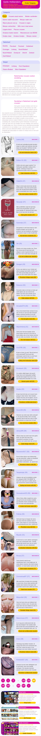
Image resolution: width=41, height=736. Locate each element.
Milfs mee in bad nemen (25, 26)
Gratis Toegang (30, 3)
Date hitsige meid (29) (27, 444)
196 (18, 686)
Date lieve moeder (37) (28, 589)
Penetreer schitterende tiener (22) (28, 402)
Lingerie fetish (7, 29)
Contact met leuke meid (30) (28, 506)
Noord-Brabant (23, 49)
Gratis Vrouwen (27, 733)
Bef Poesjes (27, 718)
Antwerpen (6, 66)
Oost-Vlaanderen (24, 66)
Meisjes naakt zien (26, 19)
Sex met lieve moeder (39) (28, 423)
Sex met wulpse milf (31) (28, 340)
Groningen (6, 49)
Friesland (21, 46)
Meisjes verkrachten (9, 26)
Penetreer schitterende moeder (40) (28, 673)
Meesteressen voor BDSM (28, 33)
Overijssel (17, 53)
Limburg (13, 49)
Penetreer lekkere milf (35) (28, 464)
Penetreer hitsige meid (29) (28, 277)
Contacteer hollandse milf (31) (28, 548)
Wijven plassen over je (10, 23)
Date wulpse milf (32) (28, 298)
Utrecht (24, 53)
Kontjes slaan (7, 36)
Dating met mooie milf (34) (28, 485)
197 (23, 686)
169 (8, 686)
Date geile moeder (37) (28, 215)
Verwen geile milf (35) (27, 381)
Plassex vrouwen (19, 29)
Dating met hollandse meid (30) (28, 360)
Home (4, 16)
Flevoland (13, 46)
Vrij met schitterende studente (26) (28, 257)
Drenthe (5, 46)
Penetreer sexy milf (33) (28, 527)
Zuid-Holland (7, 56)
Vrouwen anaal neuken (16, 16)
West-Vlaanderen (20, 69)
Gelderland (29, 46)
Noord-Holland (7, 53)
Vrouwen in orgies (25, 23)
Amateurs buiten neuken (10, 33)
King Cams (27, 702)
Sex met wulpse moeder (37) (27, 194)
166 (28, 680)
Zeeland (31, 53)
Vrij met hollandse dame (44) (28, 152)
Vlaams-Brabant (8, 69)
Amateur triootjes (19, 36)
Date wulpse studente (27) (28, 568)
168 (3, 686)
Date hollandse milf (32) (28, 173)
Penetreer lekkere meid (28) (28, 652)
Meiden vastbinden (31, 16)
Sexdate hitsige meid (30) (28, 610)
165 (23, 680)
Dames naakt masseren (10, 19)
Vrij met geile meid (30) (28, 319)
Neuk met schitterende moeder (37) (28, 631)
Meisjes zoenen (32, 36)
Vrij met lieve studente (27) (28, 235)
